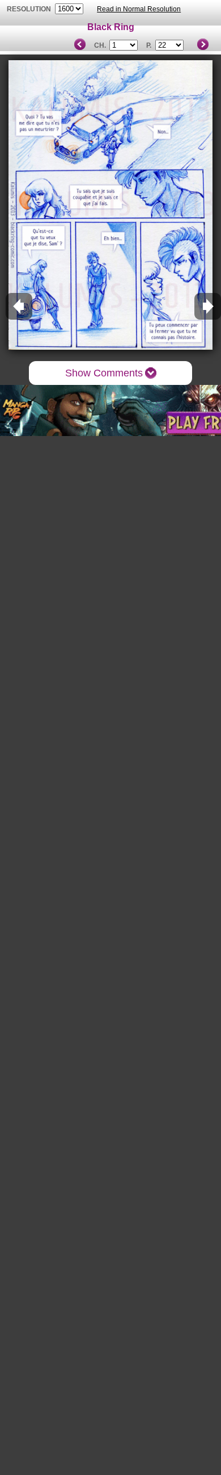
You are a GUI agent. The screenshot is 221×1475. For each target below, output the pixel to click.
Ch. (100, 45)
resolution (30, 9)
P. (148, 45)
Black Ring (110, 27)
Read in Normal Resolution (139, 9)
